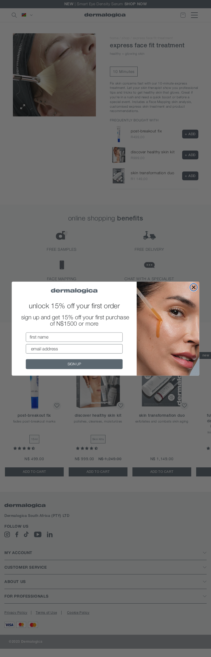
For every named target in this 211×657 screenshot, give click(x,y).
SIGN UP (74, 364)
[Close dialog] (193, 287)
